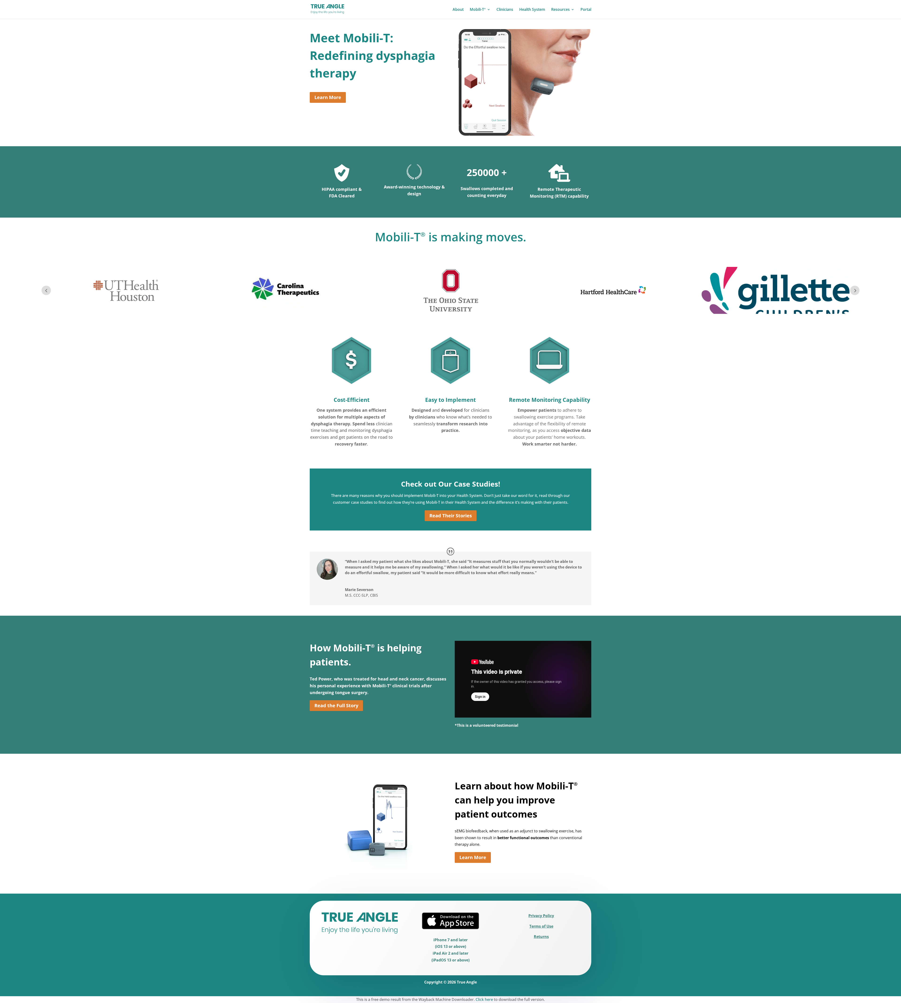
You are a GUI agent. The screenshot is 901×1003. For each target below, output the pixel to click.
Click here (484, 999)
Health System (532, 10)
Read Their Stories (450, 515)
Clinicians (504, 10)
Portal (585, 10)
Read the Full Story (336, 705)
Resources (560, 10)
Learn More (327, 97)
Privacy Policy (541, 915)
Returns (541, 936)
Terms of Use (541, 926)
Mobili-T (478, 10)
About (458, 10)
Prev (46, 290)
